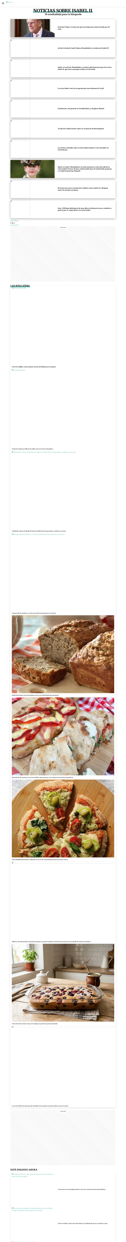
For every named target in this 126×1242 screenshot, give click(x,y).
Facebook (97, 3)
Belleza (36, 3)
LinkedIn (117, 3)
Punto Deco (79, 3)
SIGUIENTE (14, 225)
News (54, 3)
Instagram (92, 3)
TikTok (105, 3)
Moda (28, 3)
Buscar (123, 3)
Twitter (101, 3)
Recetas (62, 3)
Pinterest (113, 3)
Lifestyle (46, 3)
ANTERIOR (14, 221)
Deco (70, 3)
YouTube (109, 3)
